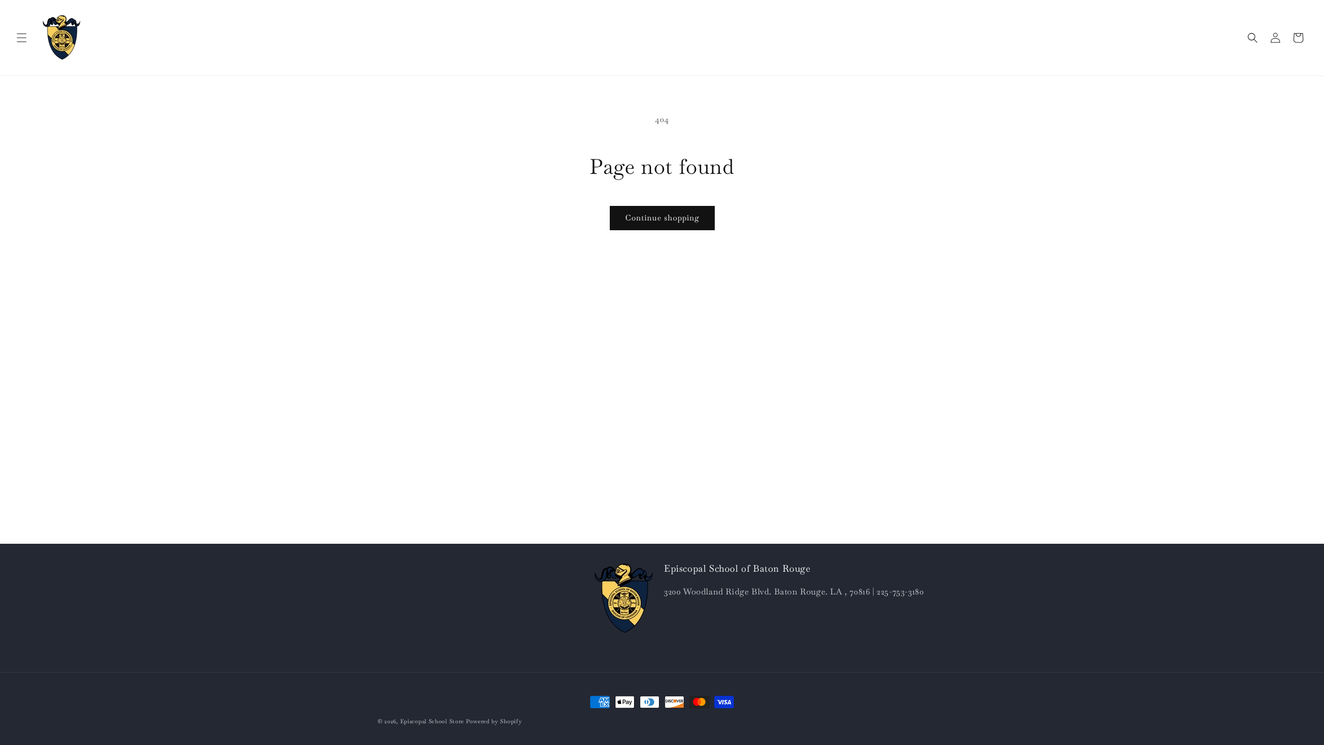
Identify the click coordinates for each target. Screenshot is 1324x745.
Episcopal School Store (432, 721)
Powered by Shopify (494, 721)
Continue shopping (662, 217)
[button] (21, 37)
